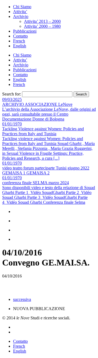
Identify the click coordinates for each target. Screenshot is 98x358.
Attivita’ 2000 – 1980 (42, 26)
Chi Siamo (22, 6)
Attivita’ (20, 11)
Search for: (11, 94)
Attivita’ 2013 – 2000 (42, 21)
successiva (22, 299)
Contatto (20, 36)
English (19, 46)
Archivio (20, 16)
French (19, 41)
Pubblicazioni (24, 31)
